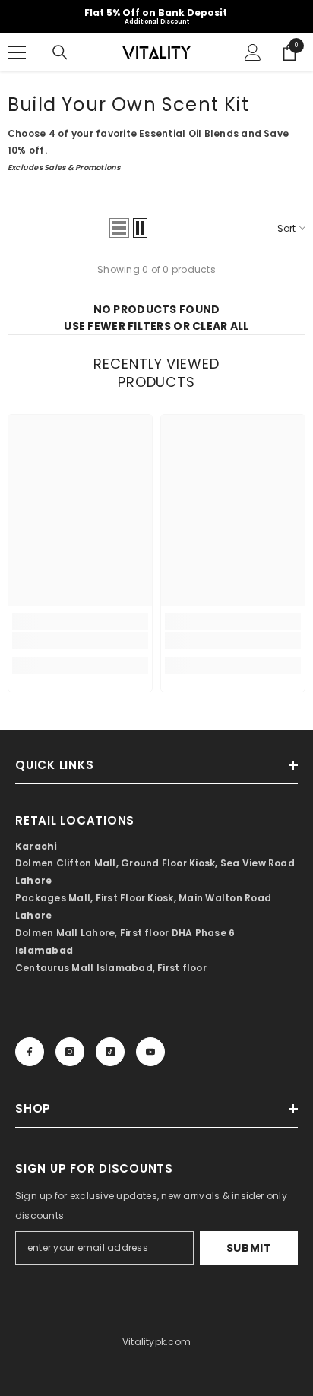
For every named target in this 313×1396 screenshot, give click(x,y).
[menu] (17, 52)
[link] (80, 640)
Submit (249, 1247)
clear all (220, 326)
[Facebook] (29, 1051)
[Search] (60, 52)
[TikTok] (110, 1051)
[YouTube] (150, 1051)
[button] (119, 228)
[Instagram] (69, 1051)
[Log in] (253, 52)
